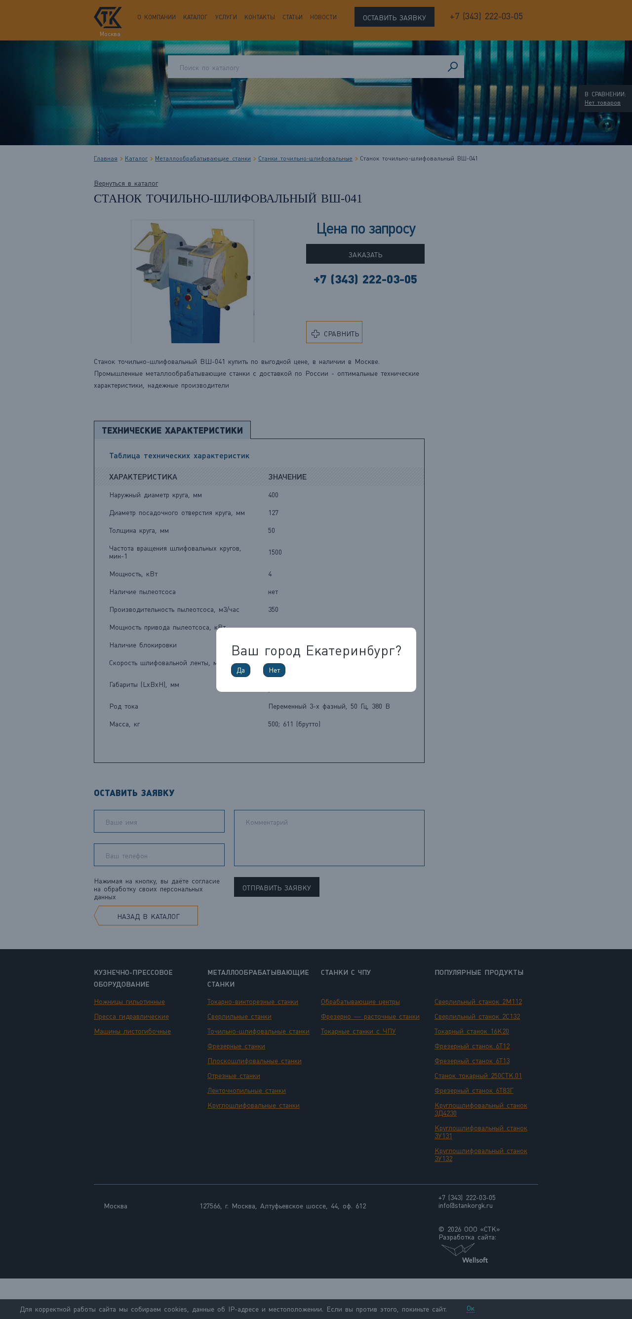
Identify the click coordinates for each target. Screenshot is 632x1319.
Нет (274, 670)
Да (241, 670)
